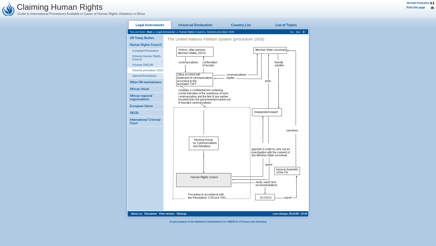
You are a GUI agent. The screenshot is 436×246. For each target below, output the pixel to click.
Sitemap (181, 213)
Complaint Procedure (145, 50)
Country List (241, 25)
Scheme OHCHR (142, 65)
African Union (139, 89)
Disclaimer (150, 213)
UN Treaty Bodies (142, 38)
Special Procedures (144, 75)
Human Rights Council (191, 32)
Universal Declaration (195, 25)
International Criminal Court (145, 121)
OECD (134, 113)
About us (136, 213)
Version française (417, 3)
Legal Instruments (150, 25)
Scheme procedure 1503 (220, 32)
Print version (166, 213)
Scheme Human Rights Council (146, 58)
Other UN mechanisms (145, 82)
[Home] (8, 9)
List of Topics (286, 25)
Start (149, 32)
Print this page (415, 7)
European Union (141, 106)
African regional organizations (141, 97)
